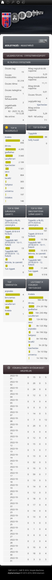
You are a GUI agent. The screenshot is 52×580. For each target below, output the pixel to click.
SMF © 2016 (24, 570)
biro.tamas (10, 297)
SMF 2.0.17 (12, 570)
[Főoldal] (2, 2)
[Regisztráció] (23, 2)
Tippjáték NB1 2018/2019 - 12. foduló (12, 253)
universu (9, 191)
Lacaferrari (10, 158)
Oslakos (8, 197)
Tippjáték (32, 133)
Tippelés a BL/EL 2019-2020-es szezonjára (12, 222)
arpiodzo (9, 291)
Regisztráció (27, 45)
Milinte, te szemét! (14, 262)
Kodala (8, 137)
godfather (9, 152)
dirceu (8, 145)
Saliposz (9, 184)
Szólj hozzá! (33, 140)
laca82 (8, 178)
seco (7, 171)
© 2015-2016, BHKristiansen (26, 573)
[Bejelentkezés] (18, 2)
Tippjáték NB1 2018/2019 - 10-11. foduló (13, 242)
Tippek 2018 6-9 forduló (12, 232)
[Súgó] (7, 2)
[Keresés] (13, 2)
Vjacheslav (42, 104)
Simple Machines (37, 570)
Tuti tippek (10, 268)
